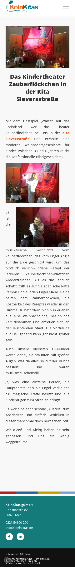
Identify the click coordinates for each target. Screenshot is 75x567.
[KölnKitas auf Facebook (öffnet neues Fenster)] (9, 538)
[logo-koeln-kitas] (31, 7)
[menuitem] (64, 7)
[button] (7, 560)
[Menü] (64, 7)
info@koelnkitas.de (19, 528)
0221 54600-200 (17, 522)
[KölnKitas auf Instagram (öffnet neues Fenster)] (20, 538)
